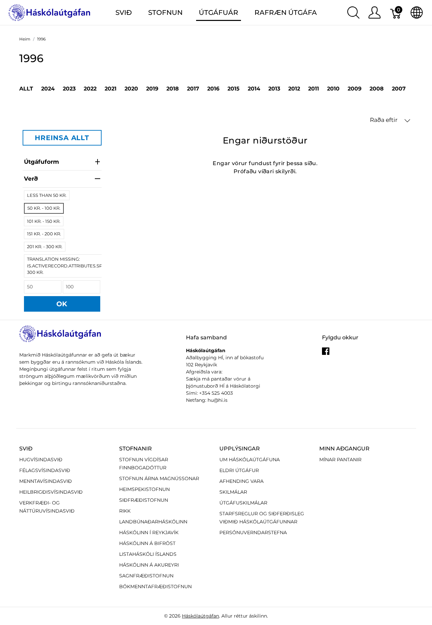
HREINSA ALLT (62, 138)
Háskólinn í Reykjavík (149, 532)
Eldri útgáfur (239, 470)
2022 (90, 88)
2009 (354, 88)
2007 (399, 88)
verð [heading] (31, 178)
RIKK (125, 511)
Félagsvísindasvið (44, 470)
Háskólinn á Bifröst (147, 543)
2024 (48, 88)
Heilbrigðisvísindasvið (51, 492)
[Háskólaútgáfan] (49, 12)
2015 (233, 88)
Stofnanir (135, 448)
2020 (131, 88)
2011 (313, 88)
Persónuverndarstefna (253, 532)
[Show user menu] (374, 12)
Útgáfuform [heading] (41, 161)
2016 (213, 88)
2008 (377, 88)
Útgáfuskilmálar (243, 503)
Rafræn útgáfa (285, 12)
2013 (274, 88)
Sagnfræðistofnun (146, 576)
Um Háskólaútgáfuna (249, 460)
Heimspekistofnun (144, 489)
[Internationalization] (417, 12)
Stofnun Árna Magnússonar (159, 478)
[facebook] (325, 354)
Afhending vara (241, 481)
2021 (110, 88)
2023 (69, 88)
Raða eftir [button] (384, 119)
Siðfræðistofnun (143, 500)
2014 (254, 88)
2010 (333, 88)
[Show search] (353, 12)
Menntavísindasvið (45, 481)
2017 (193, 88)
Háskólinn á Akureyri (149, 565)
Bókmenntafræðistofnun (155, 586)
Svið (25, 448)
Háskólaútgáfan (200, 616)
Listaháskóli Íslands (148, 554)
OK (62, 304)
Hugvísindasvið (40, 460)
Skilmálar (233, 492)
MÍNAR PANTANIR (340, 460)
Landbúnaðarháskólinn (153, 522)
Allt (26, 88)
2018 (172, 88)
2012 (294, 88)
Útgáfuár (218, 12)
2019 (152, 88)
